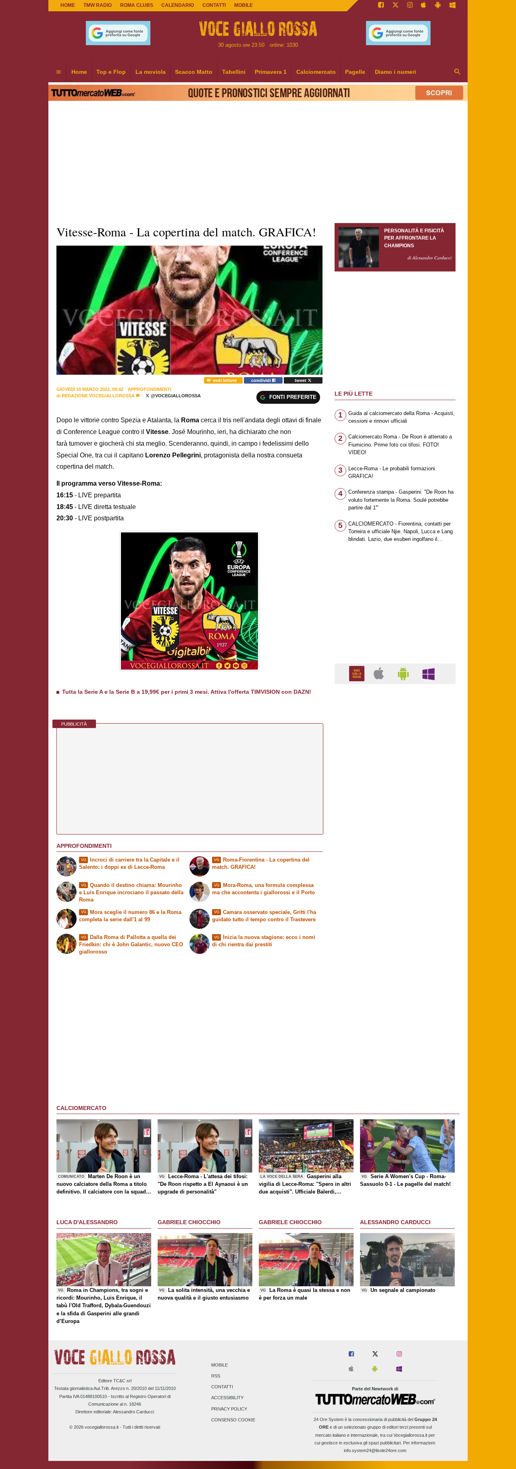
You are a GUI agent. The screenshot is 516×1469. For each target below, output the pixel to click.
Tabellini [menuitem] (234, 72)
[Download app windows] (452, 5)
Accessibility (227, 1398)
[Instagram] (410, 5)
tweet (301, 380)
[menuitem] (58, 72)
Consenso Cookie (233, 1419)
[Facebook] (381, 5)
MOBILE (243, 5)
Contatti (222, 1387)
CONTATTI (214, 5)
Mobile (219, 1365)
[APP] (358, 673)
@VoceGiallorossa (175, 395)
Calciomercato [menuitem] (316, 72)
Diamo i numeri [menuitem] (395, 72)
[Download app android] (437, 5)
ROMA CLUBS (136, 5)
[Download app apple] (424, 5)
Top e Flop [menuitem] (111, 72)
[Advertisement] (395, 1003)
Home (67, 5)
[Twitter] (395, 5)
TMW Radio (97, 5)
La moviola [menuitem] (150, 72)
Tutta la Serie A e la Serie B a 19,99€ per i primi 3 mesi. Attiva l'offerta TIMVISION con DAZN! (186, 692)
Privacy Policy (229, 1408)
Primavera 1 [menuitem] (271, 72)
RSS (215, 1375)
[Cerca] (458, 72)
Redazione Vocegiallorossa (98, 395)
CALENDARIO (177, 5)
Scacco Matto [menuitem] (193, 72)
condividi (261, 380)
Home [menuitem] (79, 72)
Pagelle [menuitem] (355, 72)
